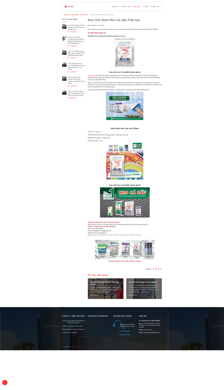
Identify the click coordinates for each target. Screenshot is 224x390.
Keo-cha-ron (84, 14)
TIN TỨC (145, 6)
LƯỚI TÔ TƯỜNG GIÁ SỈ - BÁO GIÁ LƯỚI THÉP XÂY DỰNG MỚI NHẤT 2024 (76, 53)
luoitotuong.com (80, 346)
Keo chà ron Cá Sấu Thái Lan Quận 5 (143, 282)
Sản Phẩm (137, 6)
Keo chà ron (91, 75)
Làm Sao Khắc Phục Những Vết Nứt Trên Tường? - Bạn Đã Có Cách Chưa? (76, 80)
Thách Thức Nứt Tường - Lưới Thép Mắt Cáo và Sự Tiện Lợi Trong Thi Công (76, 93)
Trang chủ (115, 6)
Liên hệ (153, 6)
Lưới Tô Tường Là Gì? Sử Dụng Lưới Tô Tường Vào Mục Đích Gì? (76, 27)
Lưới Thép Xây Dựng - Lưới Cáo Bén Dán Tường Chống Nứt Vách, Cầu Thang (76, 66)
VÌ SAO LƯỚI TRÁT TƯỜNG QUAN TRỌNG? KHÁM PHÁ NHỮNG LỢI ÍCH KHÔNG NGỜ (76, 40)
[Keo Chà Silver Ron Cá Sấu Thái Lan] (158, 269)
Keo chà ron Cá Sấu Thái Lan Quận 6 (104, 282)
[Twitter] (156, 269)
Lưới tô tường (126, 6)
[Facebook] (153, 269)
